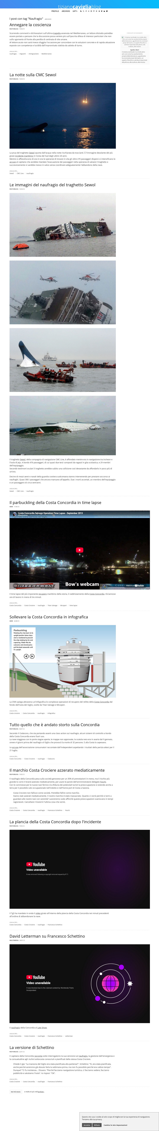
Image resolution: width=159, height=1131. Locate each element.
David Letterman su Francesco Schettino (47, 936)
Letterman (69, 1036)
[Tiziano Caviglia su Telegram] (99, 11)
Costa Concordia (96, 594)
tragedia (57, 33)
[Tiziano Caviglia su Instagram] (91, 11)
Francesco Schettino (55, 810)
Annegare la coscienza (30, 24)
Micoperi (63, 605)
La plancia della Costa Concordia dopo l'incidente (55, 821)
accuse (13, 162)
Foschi (103, 782)
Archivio (66, 11)
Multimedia (14, 940)
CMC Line (20, 173)
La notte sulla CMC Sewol (33, 74)
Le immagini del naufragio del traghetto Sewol (52, 184)
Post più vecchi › (16, 1092)
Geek (11, 507)
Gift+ (75, 11)
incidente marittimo (24, 156)
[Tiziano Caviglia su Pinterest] (94, 11)
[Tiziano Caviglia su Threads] (96, 11)
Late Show (42, 1027)
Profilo (55, 11)
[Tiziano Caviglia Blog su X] (83, 11)
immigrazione (34, 54)
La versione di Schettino (32, 1047)
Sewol (32, 152)
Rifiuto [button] (97, 1125)
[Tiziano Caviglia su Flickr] (88, 11)
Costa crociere (15, 713)
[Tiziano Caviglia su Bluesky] (104, 11)
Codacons (51, 759)
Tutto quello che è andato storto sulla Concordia (55, 724)
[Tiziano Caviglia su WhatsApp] (107, 11)
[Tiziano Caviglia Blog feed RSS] (81, 11)
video (38, 913)
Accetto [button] (87, 1125)
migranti (23, 54)
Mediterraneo (46, 54)
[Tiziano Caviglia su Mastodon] (101, 11)
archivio (48, 19)
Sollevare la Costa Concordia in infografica (49, 617)
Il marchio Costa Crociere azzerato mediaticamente (57, 770)
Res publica (14, 29)
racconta (38, 1056)
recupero (43, 594)
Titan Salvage (52, 605)
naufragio (13, 54)
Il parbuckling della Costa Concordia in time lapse (55, 502)
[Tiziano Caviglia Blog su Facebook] (86, 11)
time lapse (73, 605)
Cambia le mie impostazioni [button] (115, 1125)
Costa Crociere (29, 605)
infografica (51, 713)
